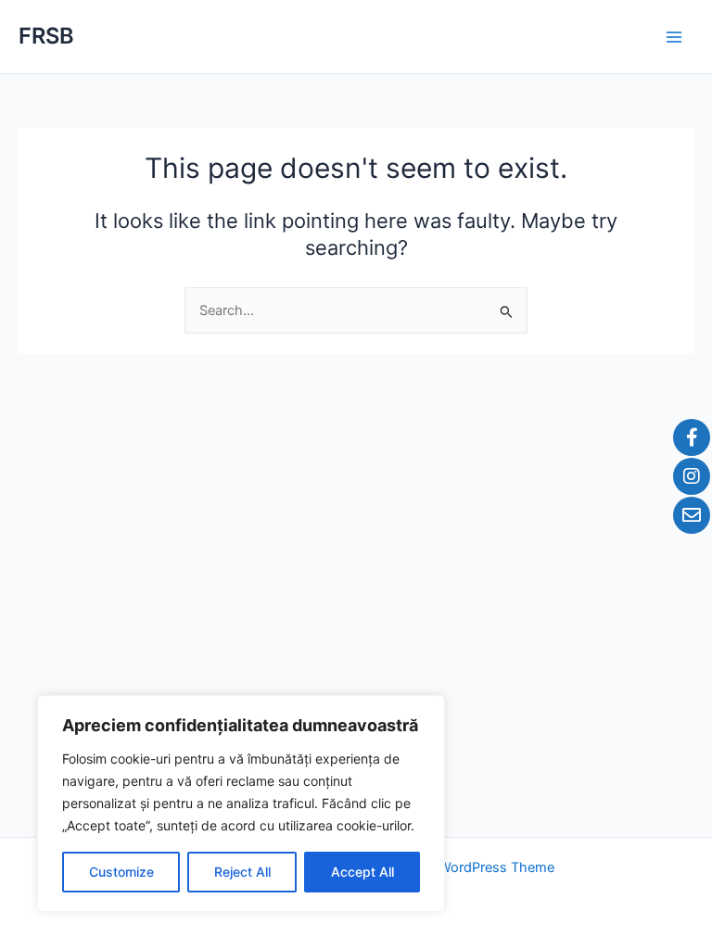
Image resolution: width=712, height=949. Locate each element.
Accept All (362, 871)
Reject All (242, 871)
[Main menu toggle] (674, 37)
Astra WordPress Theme (477, 867)
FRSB (46, 35)
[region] (241, 803)
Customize (121, 871)
